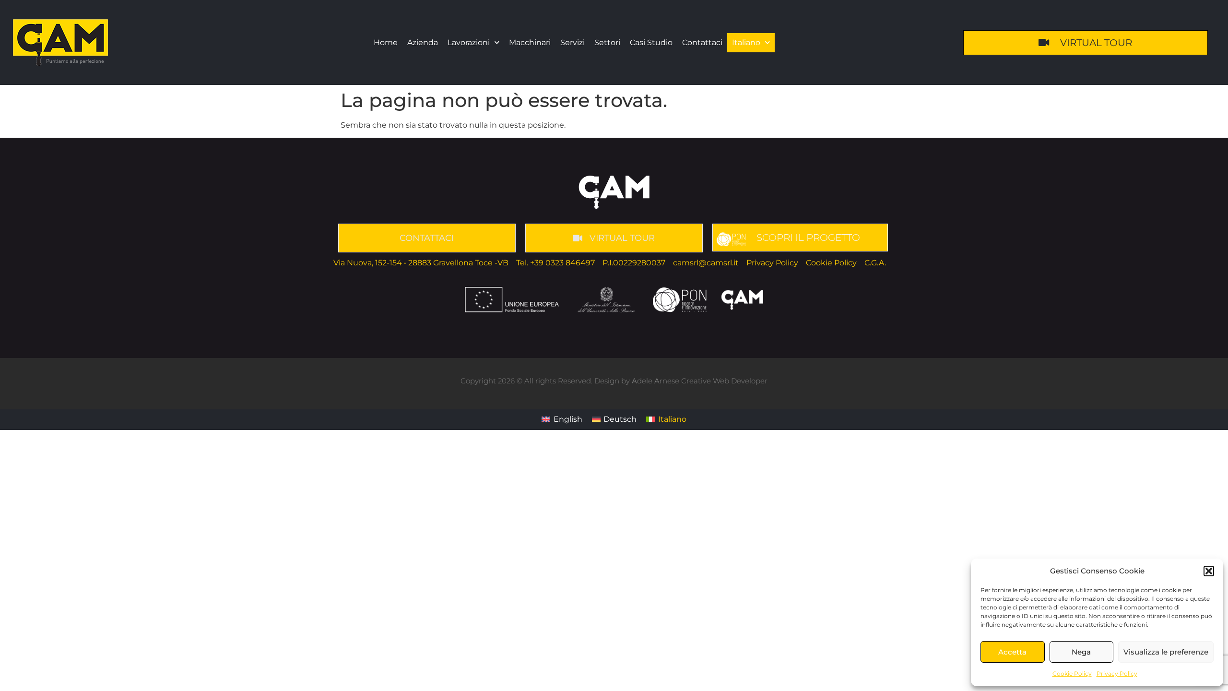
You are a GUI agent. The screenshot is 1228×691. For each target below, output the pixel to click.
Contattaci (702, 42)
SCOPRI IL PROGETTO (808, 237)
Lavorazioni (469, 42)
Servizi (572, 42)
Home (386, 42)
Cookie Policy (1072, 673)
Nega (1081, 651)
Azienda (422, 42)
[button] (1209, 571)
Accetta (1012, 651)
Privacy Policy (1117, 673)
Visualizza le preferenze (1165, 651)
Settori (607, 42)
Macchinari (530, 42)
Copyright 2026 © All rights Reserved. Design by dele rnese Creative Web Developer (614, 380)
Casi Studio (651, 42)
